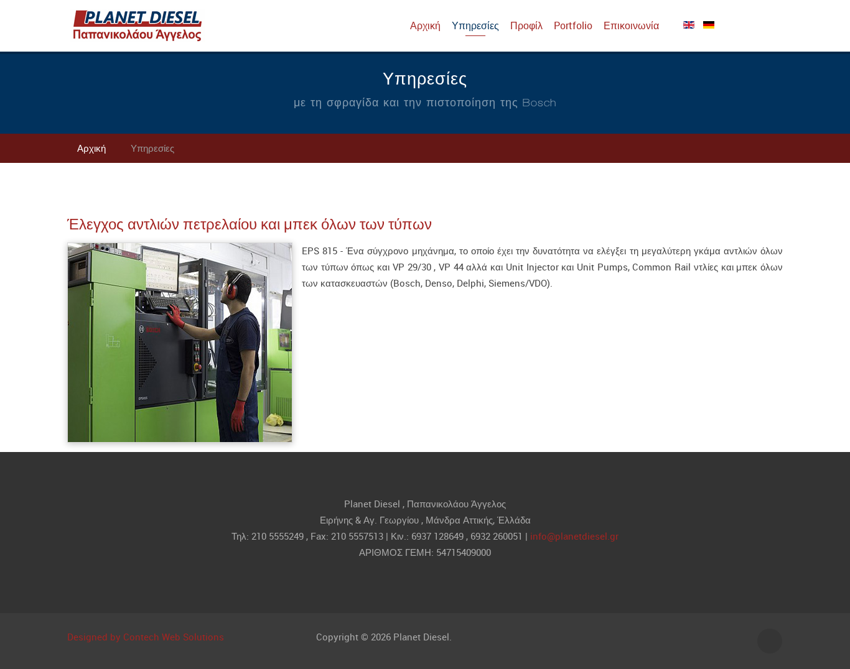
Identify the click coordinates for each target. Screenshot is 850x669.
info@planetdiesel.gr (574, 536)
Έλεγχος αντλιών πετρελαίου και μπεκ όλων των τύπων (249, 224)
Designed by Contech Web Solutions (145, 636)
